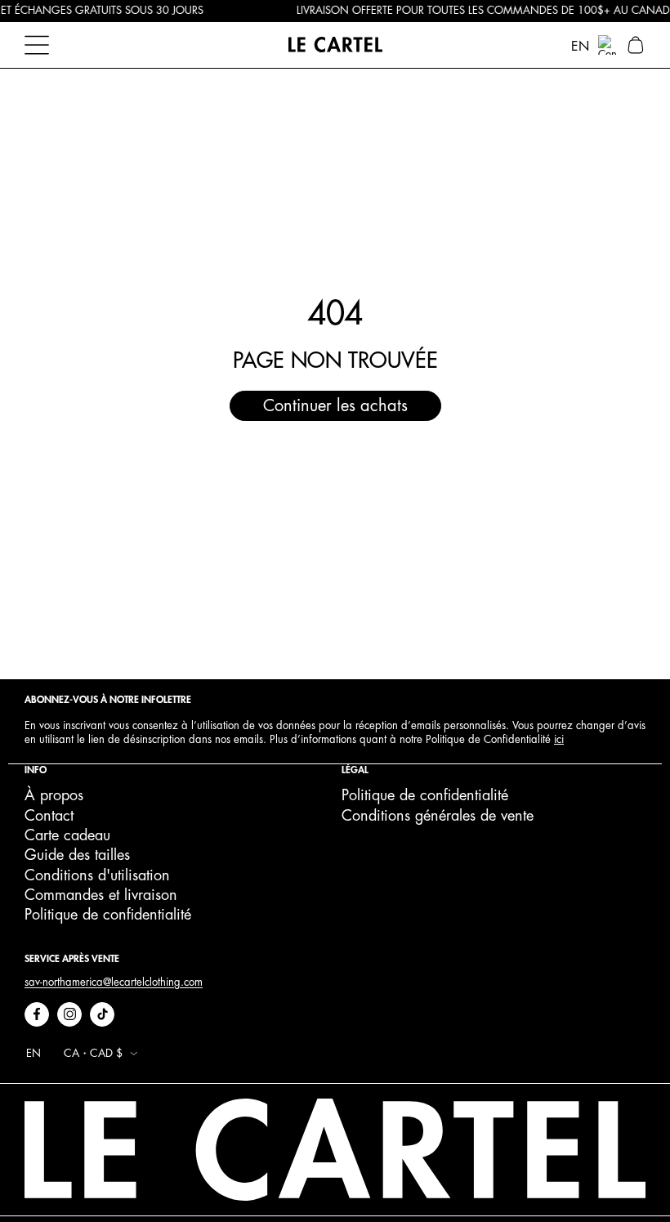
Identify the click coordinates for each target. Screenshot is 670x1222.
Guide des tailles (77, 855)
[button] (636, 45)
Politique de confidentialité (108, 914)
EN (580, 46)
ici (559, 739)
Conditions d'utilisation (97, 875)
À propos (54, 795)
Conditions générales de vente (438, 815)
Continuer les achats (335, 405)
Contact (49, 815)
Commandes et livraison (101, 895)
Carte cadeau (67, 835)
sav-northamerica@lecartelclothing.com (114, 982)
